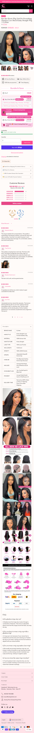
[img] (4, 228)
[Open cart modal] (28, 6)
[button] (5, 75)
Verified (16, 219)
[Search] (31, 11)
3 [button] (17, 317)
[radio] (17, 93)
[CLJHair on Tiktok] (10, 707)
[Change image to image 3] (15, 68)
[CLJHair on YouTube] (13, 707)
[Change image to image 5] (26, 68)
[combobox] (17, 102)
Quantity (3, 137)
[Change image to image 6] (31, 68)
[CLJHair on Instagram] (7, 707)
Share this (6, 161)
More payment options (17, 152)
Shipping (3, 156)
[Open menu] (31, 6)
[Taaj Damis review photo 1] (5, 264)
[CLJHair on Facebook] (2, 707)
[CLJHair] (3, 6)
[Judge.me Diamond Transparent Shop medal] (20, 213)
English (3, 719)
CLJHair (5, 24)
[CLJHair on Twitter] (5, 707)
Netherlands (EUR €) (16, 719)
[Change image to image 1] (3, 68)
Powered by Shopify (21, 722)
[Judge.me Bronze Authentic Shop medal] (12, 213)
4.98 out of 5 (21, 186)
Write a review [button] (17, 203)
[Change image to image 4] (20, 68)
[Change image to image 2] (9, 68)
